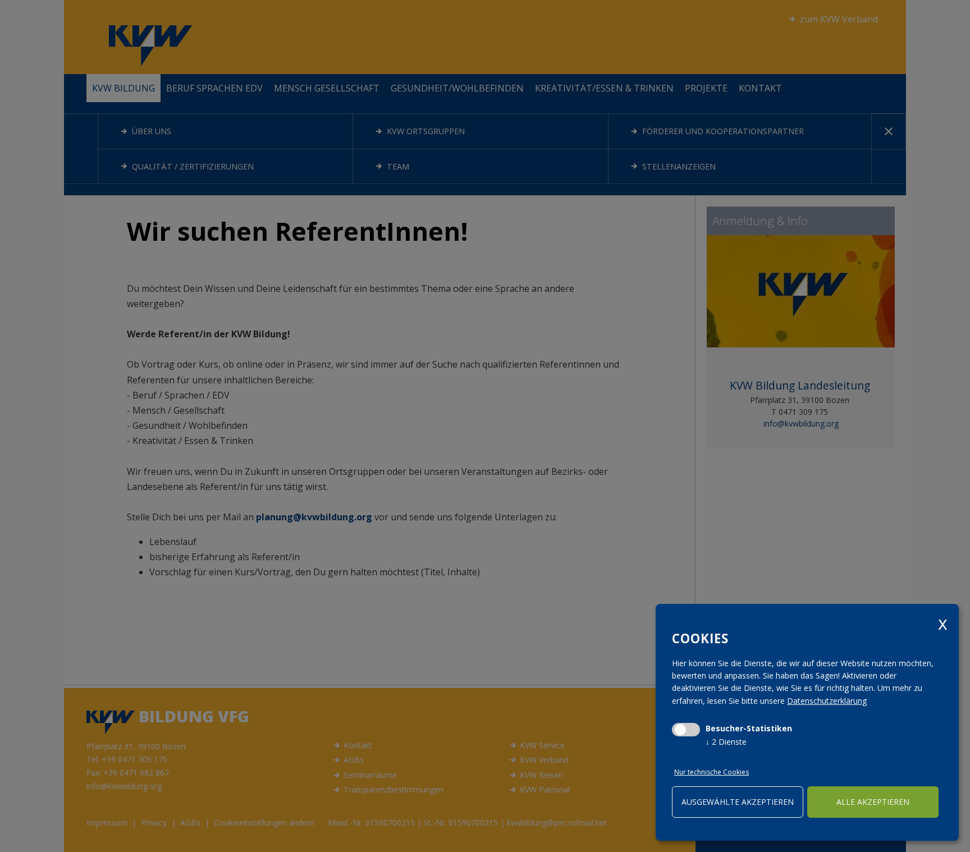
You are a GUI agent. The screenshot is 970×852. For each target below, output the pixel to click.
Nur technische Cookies (711, 772)
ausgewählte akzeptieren (737, 801)
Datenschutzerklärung (827, 700)
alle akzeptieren (872, 801)
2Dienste (726, 741)
